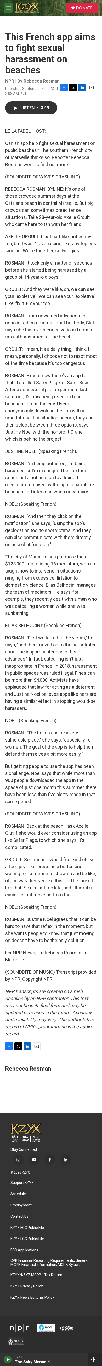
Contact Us (19, 1216)
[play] (8, 1359)
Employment (21, 1205)
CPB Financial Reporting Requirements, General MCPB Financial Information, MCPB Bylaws (49, 1263)
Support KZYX (22, 1183)
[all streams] (95, 1359)
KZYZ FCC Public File (27, 1239)
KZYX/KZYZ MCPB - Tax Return (36, 1275)
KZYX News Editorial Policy (32, 1297)
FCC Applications (24, 1250)
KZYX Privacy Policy (26, 1286)
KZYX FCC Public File (27, 1228)
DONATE (84, 7)
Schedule (18, 1194)
